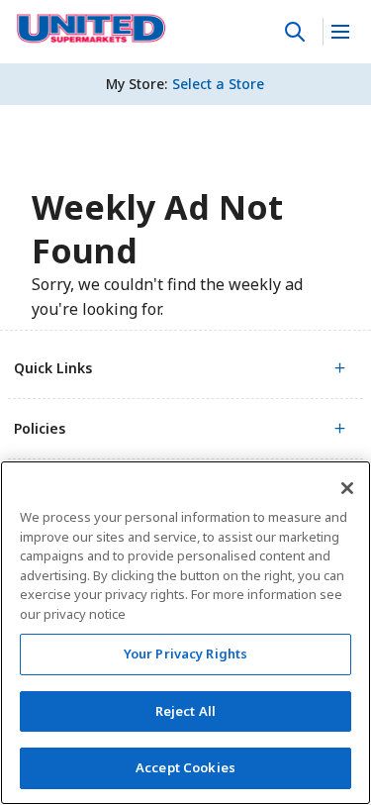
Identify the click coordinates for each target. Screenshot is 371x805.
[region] (185, 632)
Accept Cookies (185, 767)
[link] (91, 29)
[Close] (347, 488)
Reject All (185, 711)
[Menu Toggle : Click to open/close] (339, 32)
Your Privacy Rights (185, 653)
